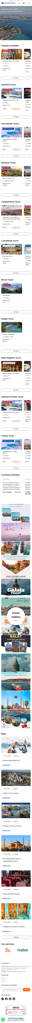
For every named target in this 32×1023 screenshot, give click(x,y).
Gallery (3, 981)
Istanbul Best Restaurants (11, 894)
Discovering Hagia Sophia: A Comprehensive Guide (12, 860)
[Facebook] (6, 999)
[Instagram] (2, 999)
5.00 (6, 63)
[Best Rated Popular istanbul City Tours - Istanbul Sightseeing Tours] (5, 3)
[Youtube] (14, 999)
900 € (4, 226)
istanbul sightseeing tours (11, 760)
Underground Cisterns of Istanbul (14, 927)
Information (5, 963)
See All (16, 620)
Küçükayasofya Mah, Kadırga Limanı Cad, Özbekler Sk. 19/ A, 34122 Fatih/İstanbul (15, 967)
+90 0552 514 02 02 (9, 970)
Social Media (5, 995)
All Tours (16, 78)
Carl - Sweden (7, 492)
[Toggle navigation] (29, 3)
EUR (19, 3)
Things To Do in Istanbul (10, 793)
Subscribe (27, 989)
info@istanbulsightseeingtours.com (13, 971)
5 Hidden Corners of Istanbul (12, 826)
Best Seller (6, 168)
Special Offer (7, 51)
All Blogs (16, 937)
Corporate (4, 975)
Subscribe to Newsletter (9, 985)
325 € (4, 148)
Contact (3, 978)
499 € (4, 107)
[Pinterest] (10, 999)
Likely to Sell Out (8, 129)
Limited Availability (8, 246)
